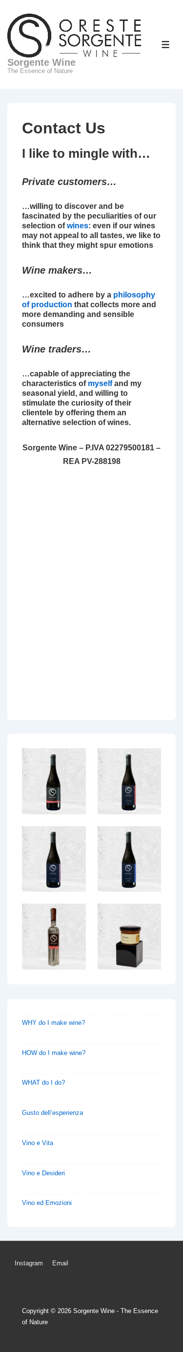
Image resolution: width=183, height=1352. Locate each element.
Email (60, 1263)
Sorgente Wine (41, 62)
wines (77, 226)
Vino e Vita (37, 1143)
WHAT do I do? (43, 1082)
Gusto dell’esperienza (52, 1112)
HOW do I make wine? (53, 1052)
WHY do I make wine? (53, 1022)
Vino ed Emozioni (47, 1202)
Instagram (29, 1263)
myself (101, 383)
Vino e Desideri (43, 1173)
